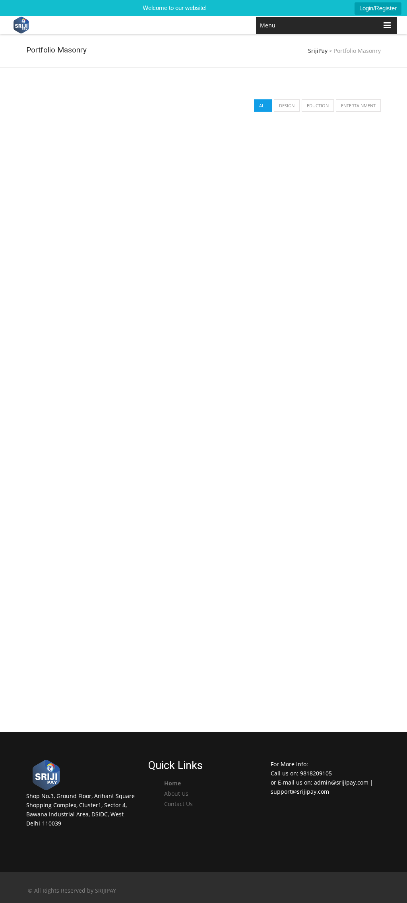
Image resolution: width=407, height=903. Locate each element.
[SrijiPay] (21, 25)
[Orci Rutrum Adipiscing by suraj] (203, 328)
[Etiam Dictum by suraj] (82, 590)
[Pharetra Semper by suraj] (82, 474)
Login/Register (378, 8)
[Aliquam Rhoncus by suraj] (323, 182)
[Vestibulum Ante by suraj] (82, 212)
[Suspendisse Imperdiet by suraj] (82, 358)
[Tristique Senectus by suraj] (323, 328)
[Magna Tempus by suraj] (203, 182)
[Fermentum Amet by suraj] (203, 474)
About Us (176, 793)
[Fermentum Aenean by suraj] (203, 590)
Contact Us (178, 804)
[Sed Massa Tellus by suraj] (323, 504)
